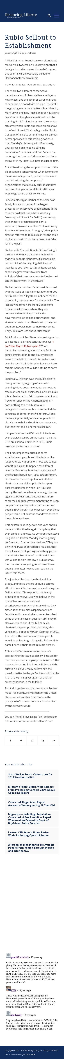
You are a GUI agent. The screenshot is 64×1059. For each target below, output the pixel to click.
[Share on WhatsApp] (32, 740)
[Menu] (55, 15)
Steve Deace (30, 52)
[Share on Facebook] (10, 740)
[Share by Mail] (53, 740)
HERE (33, 1054)
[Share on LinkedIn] (43, 740)
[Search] (48, 15)
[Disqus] (32, 906)
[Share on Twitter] (21, 740)
